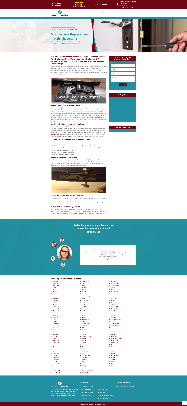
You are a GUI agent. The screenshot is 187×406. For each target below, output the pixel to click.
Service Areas (121, 13)
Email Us (121, 387)
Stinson (113, 357)
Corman (113, 290)
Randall (84, 330)
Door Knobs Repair (85, 398)
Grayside (113, 311)
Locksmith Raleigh (92, 404)
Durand (112, 302)
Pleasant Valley (85, 323)
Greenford (113, 313)
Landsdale (113, 330)
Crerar (54, 330)
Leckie (83, 302)
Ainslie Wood (56, 292)
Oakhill (83, 321)
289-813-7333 (126, 7)
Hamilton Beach (86, 364)
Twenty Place (85, 351)
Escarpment (56, 285)
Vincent (113, 366)
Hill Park (84, 283)
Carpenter (55, 321)
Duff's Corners (56, 332)
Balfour (55, 296)
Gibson (112, 304)
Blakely (83, 368)
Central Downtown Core (87, 370)
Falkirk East (56, 340)
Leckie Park (85, 300)
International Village (116, 319)
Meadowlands (85, 309)
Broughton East (56, 309)
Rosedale (113, 353)
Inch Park (84, 287)
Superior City (114, 359)
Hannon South (56, 368)
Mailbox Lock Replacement (106, 395)
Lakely (112, 328)
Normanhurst (114, 336)
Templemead (85, 345)
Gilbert (54, 349)
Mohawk (84, 317)
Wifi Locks (102, 392)
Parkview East (114, 340)
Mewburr (84, 311)
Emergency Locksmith (105, 398)
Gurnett (55, 362)
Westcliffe (84, 357)
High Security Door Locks (87, 387)
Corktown (113, 287)
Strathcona (113, 364)
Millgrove (84, 315)
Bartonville (84, 362)
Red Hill (113, 345)
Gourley (55, 355)
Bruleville (55, 313)
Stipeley (113, 362)
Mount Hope (56, 353)
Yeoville (84, 359)
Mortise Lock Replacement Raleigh (74, 18)
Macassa (84, 306)
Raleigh (84, 328)
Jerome (84, 290)
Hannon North (56, 366)
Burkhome (55, 317)
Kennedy (84, 292)
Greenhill (113, 315)
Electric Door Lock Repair (87, 392)
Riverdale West (114, 349)
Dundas (113, 300)
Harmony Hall (56, 372)
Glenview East (114, 306)
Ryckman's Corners (86, 336)
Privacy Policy (103, 387)
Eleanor (55, 336)
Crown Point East (115, 292)
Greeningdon (56, 357)
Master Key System (86, 389)
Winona (113, 368)
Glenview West (114, 309)
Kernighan (84, 294)
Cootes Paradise (115, 285)
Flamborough (56, 347)
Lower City (55, 281)
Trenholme (84, 349)
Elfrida (54, 338)
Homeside (113, 317)
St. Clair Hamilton (115, 355)
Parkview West (114, 342)
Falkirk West (56, 342)
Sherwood (84, 338)
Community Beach (115, 283)
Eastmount (55, 334)
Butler (54, 319)
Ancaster (55, 290)
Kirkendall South (115, 326)
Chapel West (56, 328)
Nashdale (113, 334)
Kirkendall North (115, 323)
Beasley (84, 366)
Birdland (55, 304)
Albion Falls (56, 294)
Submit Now (123, 85)
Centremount (56, 323)
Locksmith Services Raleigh (60, 18)
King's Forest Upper (86, 296)
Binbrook (55, 302)
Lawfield (84, 298)
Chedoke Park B (85, 372)
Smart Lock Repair (85, 395)
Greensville (56, 359)
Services (111, 13)
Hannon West (56, 370)
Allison (54, 287)
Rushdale (84, 334)
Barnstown (55, 298)
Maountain (55, 283)
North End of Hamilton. (116, 338)
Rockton (113, 351)
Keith (112, 321)
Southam (84, 340)
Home (103, 13)
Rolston (84, 332)
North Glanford (85, 319)
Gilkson (55, 351)
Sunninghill (84, 342)
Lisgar (83, 304)
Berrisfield (55, 300)
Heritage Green (85, 281)
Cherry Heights (114, 281)
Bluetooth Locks (103, 390)
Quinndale (84, 326)
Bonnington (56, 306)
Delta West (113, 298)
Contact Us (131, 13)
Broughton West (57, 311)
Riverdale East (114, 347)
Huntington (84, 285)
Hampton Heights (57, 364)
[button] (62, 264)
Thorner (84, 347)
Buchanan (55, 315)
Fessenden (55, 345)
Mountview (84, 313)
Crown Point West (115, 294)
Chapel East (56, 326)
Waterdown (84, 353)
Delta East (113, 296)
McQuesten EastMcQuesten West (119, 332)
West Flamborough (86, 355)
